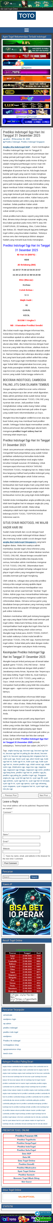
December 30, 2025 (22, 139)
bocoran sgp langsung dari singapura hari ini (29, 756)
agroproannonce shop (12, 1049)
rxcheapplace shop (11, 1045)
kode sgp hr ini (19, 762)
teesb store (7, 1053)
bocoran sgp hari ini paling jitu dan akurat (22, 753)
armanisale (7, 1015)
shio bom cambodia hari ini (26, 1117)
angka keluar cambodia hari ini (13, 1066)
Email (6, 841)
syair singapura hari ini (26, 786)
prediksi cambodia (28, 1093)
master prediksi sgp (21, 764)
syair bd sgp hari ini (24, 778)
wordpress (7, 1036)
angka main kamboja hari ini (26, 1073)
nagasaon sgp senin (34, 770)
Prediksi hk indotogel (11, 1041)
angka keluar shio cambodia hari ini (36, 1066)
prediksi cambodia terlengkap (31, 1103)
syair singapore (9, 786)
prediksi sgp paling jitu (12, 775)
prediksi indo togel (10, 1032)
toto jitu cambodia (15, 1124)
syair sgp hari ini (21, 781)
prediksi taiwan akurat (12, 1110)
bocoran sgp (28, 751)
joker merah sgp (36, 759)
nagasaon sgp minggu (16, 770)
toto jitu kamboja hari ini (29, 1124)
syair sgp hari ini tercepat (39, 781)
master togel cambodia (28, 1083)
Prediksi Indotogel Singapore (33, 142)
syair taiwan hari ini (14, 1120)
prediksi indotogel (10, 1028)
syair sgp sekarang (38, 783)
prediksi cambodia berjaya (17, 1097)
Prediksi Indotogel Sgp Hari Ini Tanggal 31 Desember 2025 (24, 133)
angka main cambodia (10, 1070)
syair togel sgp (42, 786)
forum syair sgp (22, 759)
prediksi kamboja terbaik (22, 1107)
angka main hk (44, 1070)
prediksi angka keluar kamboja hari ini (27, 1087)
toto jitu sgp (8, 789)
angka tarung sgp (15, 751)
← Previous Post (10, 795)
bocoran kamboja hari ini (16, 1076)
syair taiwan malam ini (28, 1120)
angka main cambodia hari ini (28, 1070)
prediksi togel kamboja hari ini (36, 1113)
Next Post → (45, 795)
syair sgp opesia (23, 783)
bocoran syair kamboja (33, 1076)
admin (7, 139)
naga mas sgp (31, 767)
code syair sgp (9, 759)
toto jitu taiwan (42, 1124)
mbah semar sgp (37, 764)
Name (6, 834)
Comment (7, 812)
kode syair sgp (32, 762)
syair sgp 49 (38, 778)
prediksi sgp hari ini (24, 772)
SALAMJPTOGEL (26, 1197)
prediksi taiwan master (28, 1110)
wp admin (7, 1024)
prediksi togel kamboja (17, 1113)
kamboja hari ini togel (33, 1080)
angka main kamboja (10, 1073)
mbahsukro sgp (18, 767)
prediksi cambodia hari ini (34, 1097)
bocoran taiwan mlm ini (17, 1080)
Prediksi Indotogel (12, 142)
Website (6, 849)
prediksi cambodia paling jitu (29, 1100)
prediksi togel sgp (29, 775)
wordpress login (9, 1019)
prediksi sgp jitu (39, 772)
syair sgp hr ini (9, 783)
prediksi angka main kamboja (34, 1090)
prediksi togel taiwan (10, 1117)
